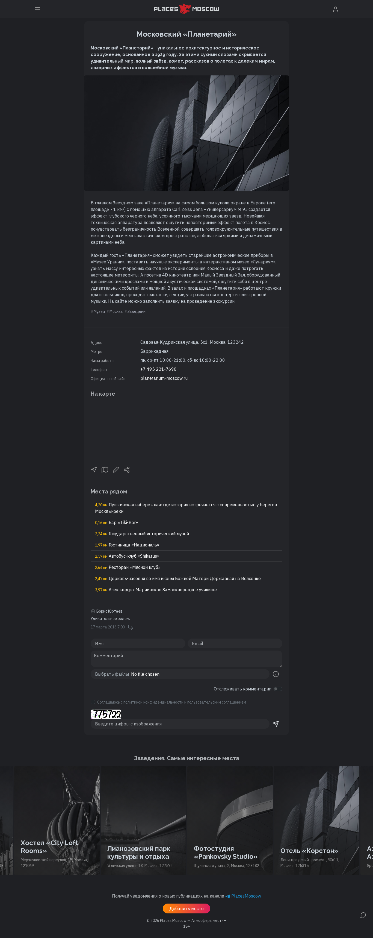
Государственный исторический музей (142, 533)
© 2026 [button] (186, 920)
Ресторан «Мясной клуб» (127, 567)
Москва (116, 311)
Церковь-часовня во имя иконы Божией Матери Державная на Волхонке (178, 578)
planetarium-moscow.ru (164, 378)
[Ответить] (130, 627)
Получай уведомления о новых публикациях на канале (186, 896)
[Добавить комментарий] (363, 914)
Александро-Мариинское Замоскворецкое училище (156, 589)
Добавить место (186, 908)
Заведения (137, 311)
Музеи (99, 311)
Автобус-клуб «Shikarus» (127, 556)
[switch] (278, 689)
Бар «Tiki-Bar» (116, 522)
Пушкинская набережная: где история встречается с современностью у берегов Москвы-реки (186, 508)
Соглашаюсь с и (171, 702)
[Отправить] (275, 724)
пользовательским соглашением (216, 702)
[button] (94, 469)
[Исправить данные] (116, 469)
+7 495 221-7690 (158, 369)
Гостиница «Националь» (127, 545)
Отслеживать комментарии (242, 689)
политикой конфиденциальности (153, 702)
